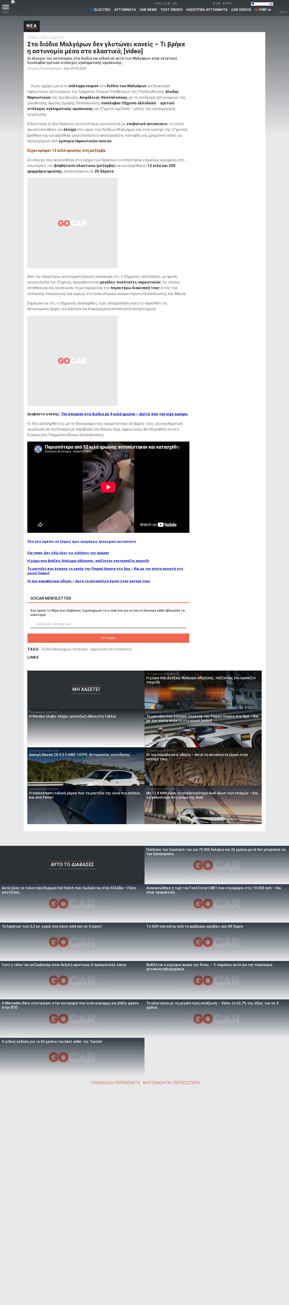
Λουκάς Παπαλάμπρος (44, 68)
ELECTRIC (100, 10)
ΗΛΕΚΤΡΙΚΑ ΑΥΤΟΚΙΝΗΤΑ (207, 10)
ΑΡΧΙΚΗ (32, 38)
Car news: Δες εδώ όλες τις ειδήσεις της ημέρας (68, 553)
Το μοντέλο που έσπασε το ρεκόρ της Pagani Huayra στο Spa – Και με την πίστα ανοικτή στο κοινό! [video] (105, 571)
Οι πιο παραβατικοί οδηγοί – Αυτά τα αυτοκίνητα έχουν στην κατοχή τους (88, 581)
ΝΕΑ (31, 25)
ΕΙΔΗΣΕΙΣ (57, 38)
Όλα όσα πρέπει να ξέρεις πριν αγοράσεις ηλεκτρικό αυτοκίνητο (81, 542)
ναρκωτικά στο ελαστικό (110, 649)
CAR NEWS (148, 10)
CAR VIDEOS (241, 10)
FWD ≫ (263, 10)
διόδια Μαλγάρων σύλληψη (64, 649)
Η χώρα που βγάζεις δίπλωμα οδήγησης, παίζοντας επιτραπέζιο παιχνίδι (88, 561)
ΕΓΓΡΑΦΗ (108, 638)
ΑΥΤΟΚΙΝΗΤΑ (125, 10)
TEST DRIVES (172, 10)
